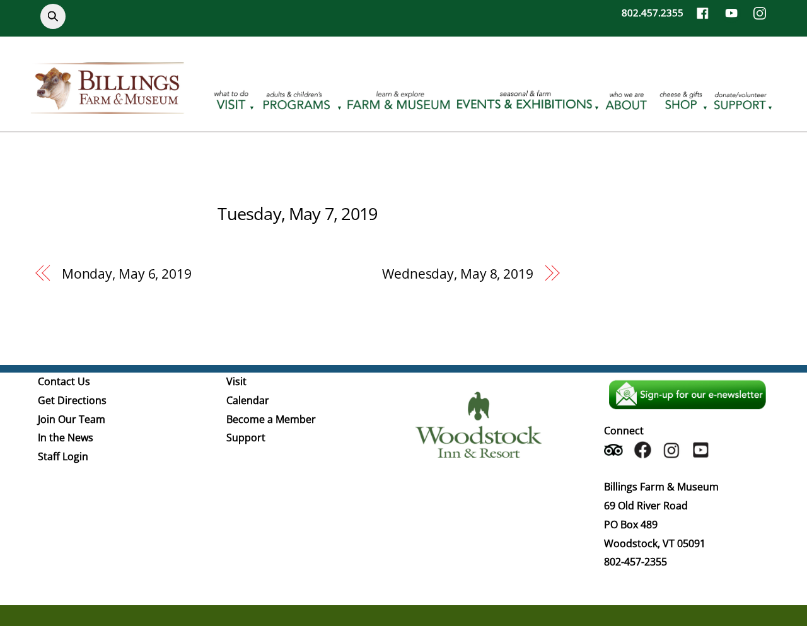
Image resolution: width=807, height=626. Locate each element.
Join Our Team (71, 419)
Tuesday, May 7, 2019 (297, 213)
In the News (65, 437)
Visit (236, 381)
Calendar (247, 400)
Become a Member (271, 419)
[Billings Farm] (107, 106)
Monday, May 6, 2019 (127, 273)
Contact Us (64, 381)
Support (245, 437)
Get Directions (72, 400)
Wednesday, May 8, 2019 (457, 273)
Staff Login (63, 456)
